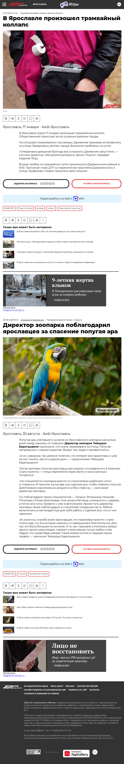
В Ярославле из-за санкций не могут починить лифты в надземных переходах (56, 262)
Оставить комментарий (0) (96, 184)
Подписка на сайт (77, 690)
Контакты (94, 690)
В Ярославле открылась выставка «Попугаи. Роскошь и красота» (50, 617)
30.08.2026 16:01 (10, 320)
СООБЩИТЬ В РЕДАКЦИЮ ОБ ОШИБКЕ (41, 694)
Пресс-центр (57, 686)
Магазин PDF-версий (87, 686)
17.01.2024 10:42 (10, 13)
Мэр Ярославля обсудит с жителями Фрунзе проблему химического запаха (55, 252)
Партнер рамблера (51, 752)
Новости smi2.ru (13, 310)
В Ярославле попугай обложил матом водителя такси (44, 628)
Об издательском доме (36, 686)
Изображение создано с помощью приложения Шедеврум (32, 417)
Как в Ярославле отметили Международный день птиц (44, 607)
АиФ (5, 111)
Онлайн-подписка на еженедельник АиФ (45, 690)
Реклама (70, 686)
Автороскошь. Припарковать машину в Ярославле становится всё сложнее (55, 242)
